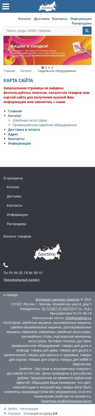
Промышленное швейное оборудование (45, 125)
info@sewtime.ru (78, 318)
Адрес (13, 134)
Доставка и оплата (24, 129)
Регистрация (29, 409)
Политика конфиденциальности (66, 401)
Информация (81, 18)
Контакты (60, 18)
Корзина (14, 413)
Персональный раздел (21, 279)
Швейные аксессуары (30, 120)
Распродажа (82, 23)
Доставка (41, 18)
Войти (12, 409)
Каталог (24, 18)
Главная (15, 111)
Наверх (11, 295)
